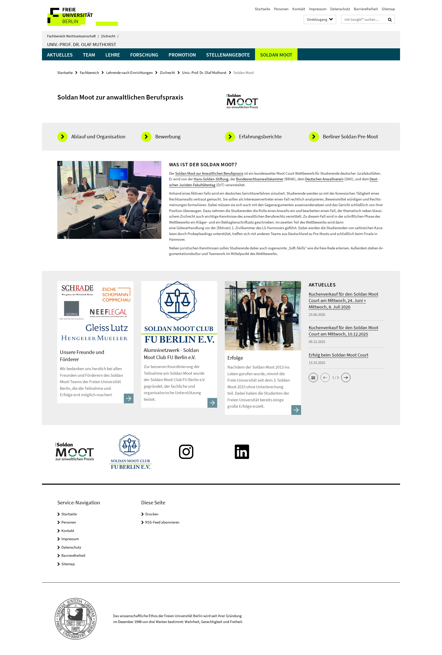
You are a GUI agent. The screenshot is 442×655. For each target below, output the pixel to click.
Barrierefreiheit (366, 8)
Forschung (144, 54)
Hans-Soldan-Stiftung (211, 178)
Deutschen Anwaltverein (324, 178)
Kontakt (298, 8)
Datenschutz (340, 8)
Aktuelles (60, 54)
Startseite (262, 8)
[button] (313, 377)
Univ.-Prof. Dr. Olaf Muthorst (81, 44)
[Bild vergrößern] (242, 100)
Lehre (112, 54)
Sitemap (388, 8)
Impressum (317, 8)
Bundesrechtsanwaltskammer (259, 178)
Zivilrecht (110, 36)
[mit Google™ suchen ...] (390, 19)
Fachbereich (89, 72)
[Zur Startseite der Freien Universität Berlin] (85, 15)
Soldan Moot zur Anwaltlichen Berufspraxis (209, 173)
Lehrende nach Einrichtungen (129, 72)
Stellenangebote (228, 54)
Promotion (182, 54)
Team (89, 54)
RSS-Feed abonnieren (162, 522)
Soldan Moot (276, 54)
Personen (281, 8)
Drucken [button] (151, 514)
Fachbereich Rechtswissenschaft (73, 36)
